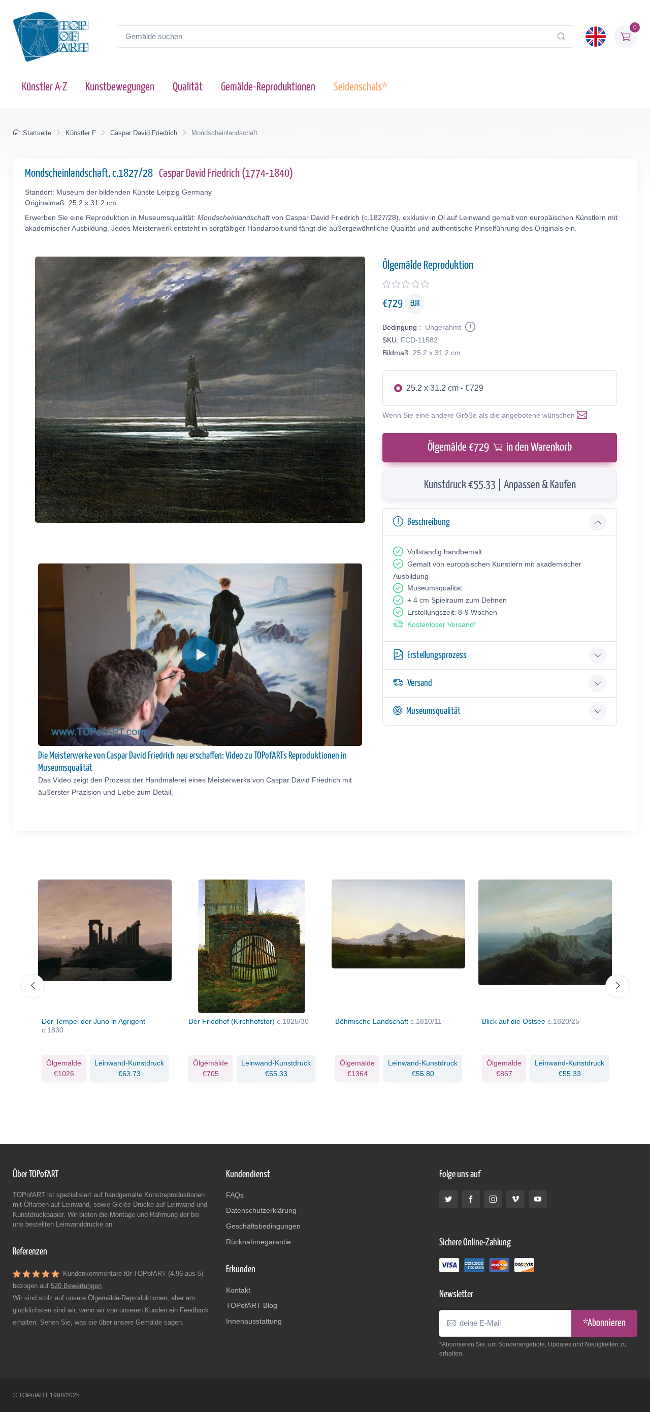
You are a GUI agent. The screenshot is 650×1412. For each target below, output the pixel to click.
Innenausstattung (254, 1321)
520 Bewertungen (76, 1286)
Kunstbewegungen (119, 87)
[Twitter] (448, 1199)
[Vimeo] (515, 1199)
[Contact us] (584, 415)
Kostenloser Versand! (441, 624)
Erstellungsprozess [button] (437, 655)
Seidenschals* (360, 87)
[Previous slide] (32, 986)
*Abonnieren (604, 1323)
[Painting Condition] (469, 327)
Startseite (37, 133)
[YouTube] (538, 1199)
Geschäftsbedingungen (263, 1226)
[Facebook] (471, 1199)
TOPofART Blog (251, 1305)
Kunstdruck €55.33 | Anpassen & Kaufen (500, 485)
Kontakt (238, 1290)
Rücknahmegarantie (258, 1242)
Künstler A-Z (44, 87)
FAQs (235, 1195)
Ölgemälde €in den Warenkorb (500, 447)
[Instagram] (493, 1199)
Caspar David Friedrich (143, 133)
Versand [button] (419, 683)
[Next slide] (617, 986)
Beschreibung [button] (428, 522)
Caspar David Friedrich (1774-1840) (226, 173)
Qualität (188, 87)
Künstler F (81, 133)
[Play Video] (200, 654)
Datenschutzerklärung (261, 1210)
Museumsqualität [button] (433, 711)
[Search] (561, 36)
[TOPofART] (51, 36)
